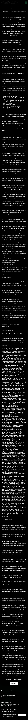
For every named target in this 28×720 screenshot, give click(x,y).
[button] (26, 2)
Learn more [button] (4, 718)
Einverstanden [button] (22, 714)
